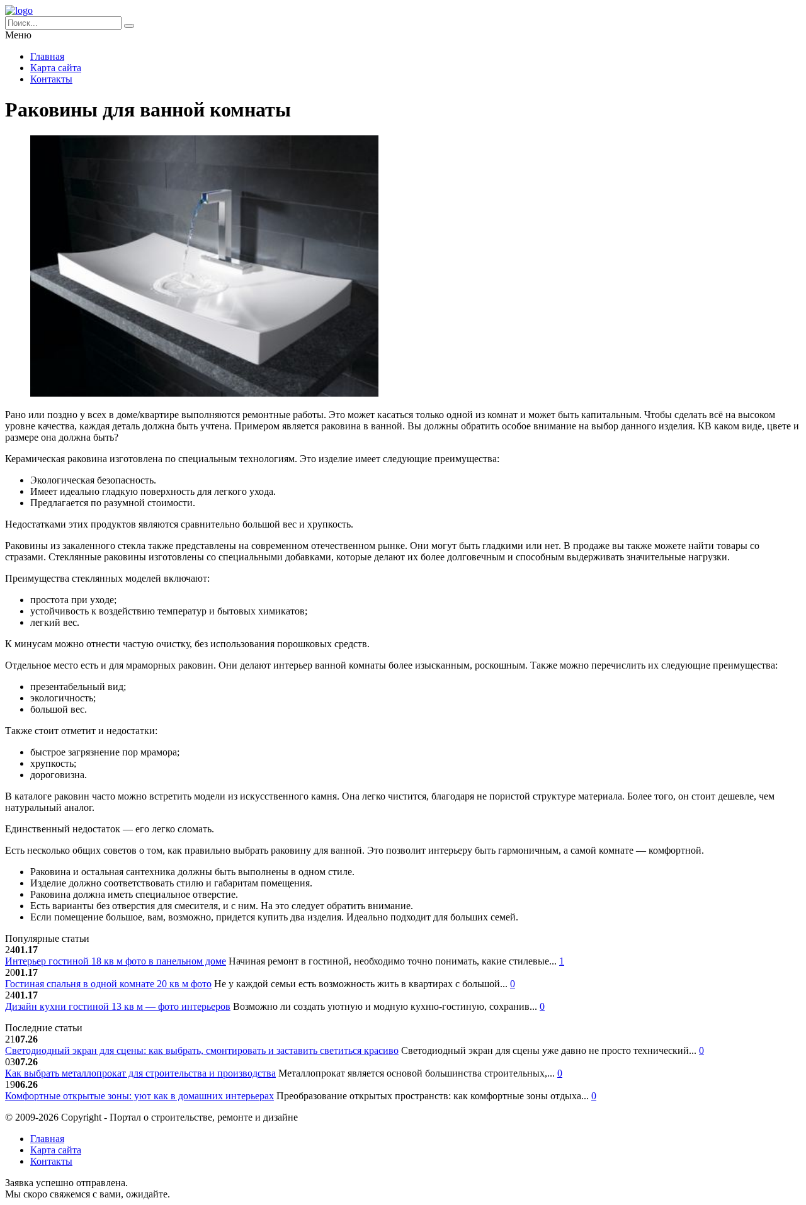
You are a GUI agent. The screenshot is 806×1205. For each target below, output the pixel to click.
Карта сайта (55, 67)
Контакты (51, 79)
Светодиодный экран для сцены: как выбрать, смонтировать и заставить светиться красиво (202, 1050)
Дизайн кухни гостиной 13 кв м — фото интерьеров (117, 1006)
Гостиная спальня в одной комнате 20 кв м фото (108, 983)
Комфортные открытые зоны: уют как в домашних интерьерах (139, 1095)
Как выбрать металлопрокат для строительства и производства (140, 1073)
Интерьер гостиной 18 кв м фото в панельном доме (115, 961)
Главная (47, 56)
